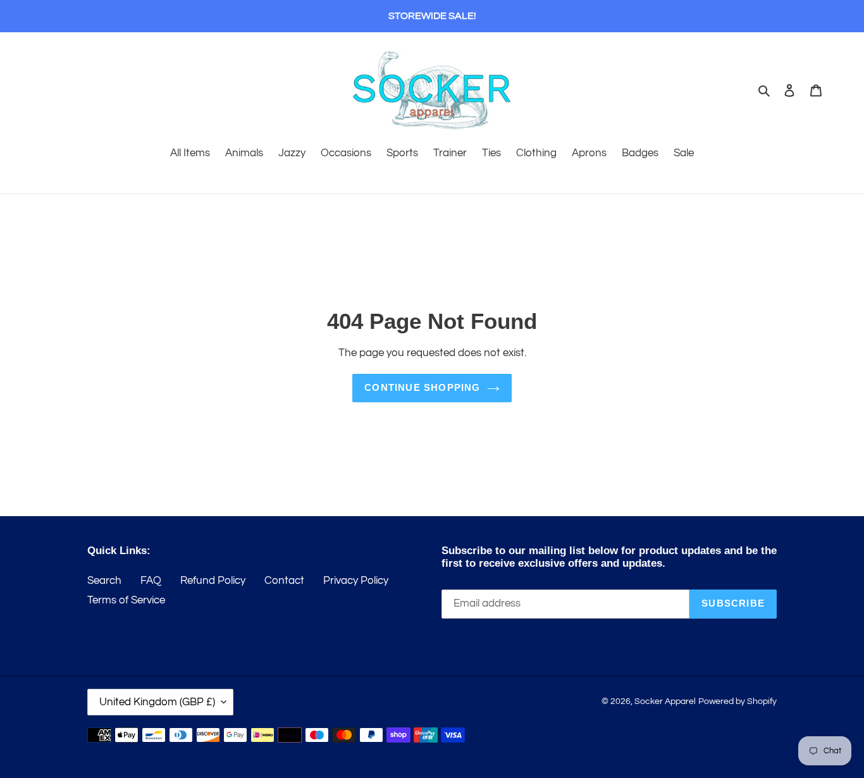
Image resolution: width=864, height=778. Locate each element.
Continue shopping (422, 387)
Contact (284, 580)
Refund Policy (212, 580)
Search (104, 580)
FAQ (150, 580)
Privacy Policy (355, 580)
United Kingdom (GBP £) (157, 702)
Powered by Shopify (737, 701)
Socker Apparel (665, 701)
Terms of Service (126, 600)
